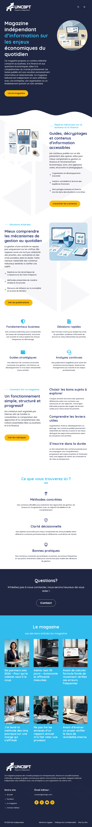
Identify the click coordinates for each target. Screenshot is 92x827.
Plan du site (83, 822)
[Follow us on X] (42, 802)
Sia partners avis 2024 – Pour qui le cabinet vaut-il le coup (16, 675)
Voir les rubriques (17, 437)
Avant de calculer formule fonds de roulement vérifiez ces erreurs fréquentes (75, 677)
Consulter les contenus (65, 203)
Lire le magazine (16, 93)
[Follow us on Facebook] (36, 802)
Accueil (10, 795)
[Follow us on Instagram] (52, 802)
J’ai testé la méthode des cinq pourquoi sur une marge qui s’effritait (16, 734)
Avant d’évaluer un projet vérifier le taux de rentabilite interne (75, 732)
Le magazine (12, 803)
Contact (46, 603)
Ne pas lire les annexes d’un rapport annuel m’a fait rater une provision (45, 734)
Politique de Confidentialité (65, 822)
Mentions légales (46, 822)
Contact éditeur (13, 808)
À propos (10, 799)
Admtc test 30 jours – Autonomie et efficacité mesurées (46, 675)
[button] (78, 7)
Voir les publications (18, 302)
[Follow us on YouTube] (47, 802)
